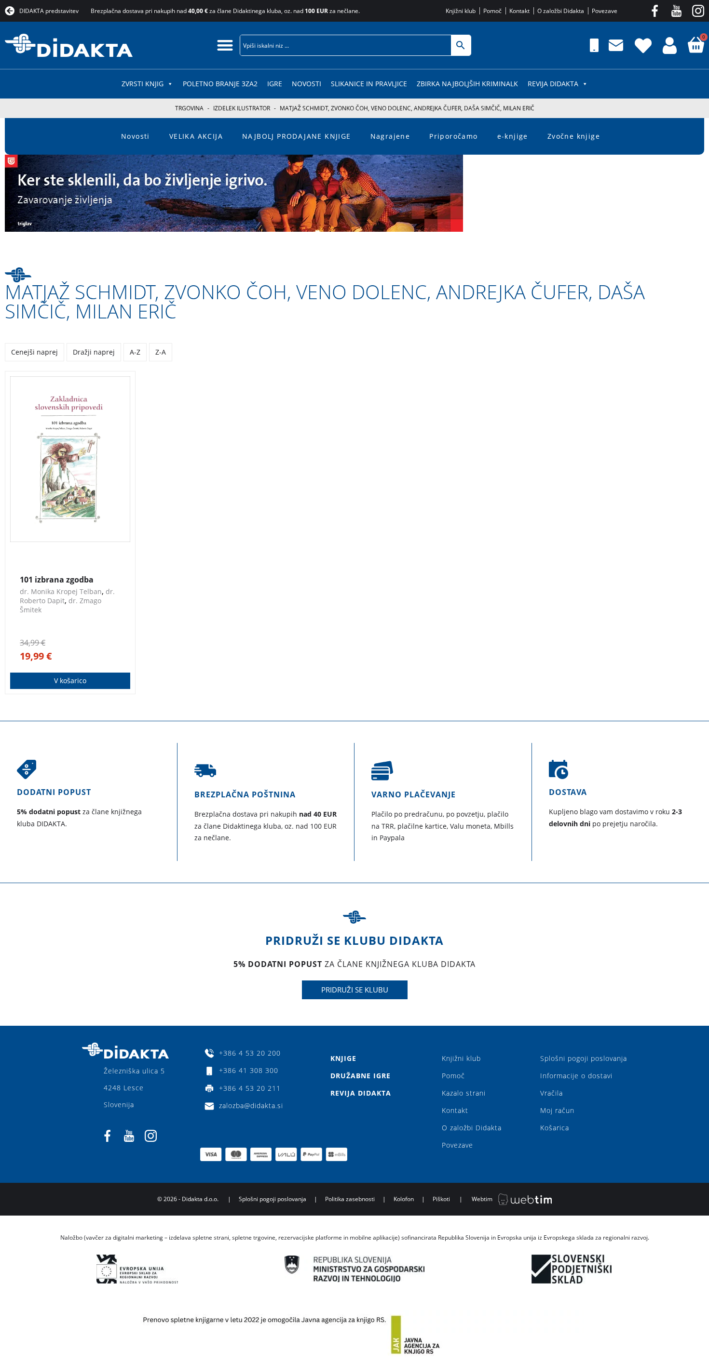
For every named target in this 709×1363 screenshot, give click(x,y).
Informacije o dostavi (576, 1075)
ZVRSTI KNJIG (143, 83)
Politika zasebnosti (350, 1199)
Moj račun (557, 1110)
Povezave (457, 1145)
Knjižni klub (461, 1058)
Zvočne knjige (573, 136)
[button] (225, 45)
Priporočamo (453, 136)
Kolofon (404, 1199)
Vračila (551, 1093)
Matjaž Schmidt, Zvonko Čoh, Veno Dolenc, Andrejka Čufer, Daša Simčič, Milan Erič (325, 301)
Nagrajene (390, 136)
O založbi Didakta (472, 1127)
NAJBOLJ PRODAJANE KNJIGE (296, 136)
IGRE (274, 83)
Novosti (306, 83)
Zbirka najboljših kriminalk (467, 83)
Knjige (343, 1058)
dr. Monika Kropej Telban (61, 591)
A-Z (135, 352)
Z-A (160, 352)
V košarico (70, 680)
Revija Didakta (553, 83)
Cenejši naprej (34, 352)
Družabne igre (360, 1075)
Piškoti (441, 1199)
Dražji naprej (94, 352)
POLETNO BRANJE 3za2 (220, 83)
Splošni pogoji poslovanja (583, 1058)
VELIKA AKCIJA (196, 136)
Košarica (554, 1127)
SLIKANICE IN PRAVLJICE (369, 83)
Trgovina (189, 108)
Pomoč (453, 1075)
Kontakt (455, 1110)
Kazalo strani (464, 1093)
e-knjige (512, 136)
